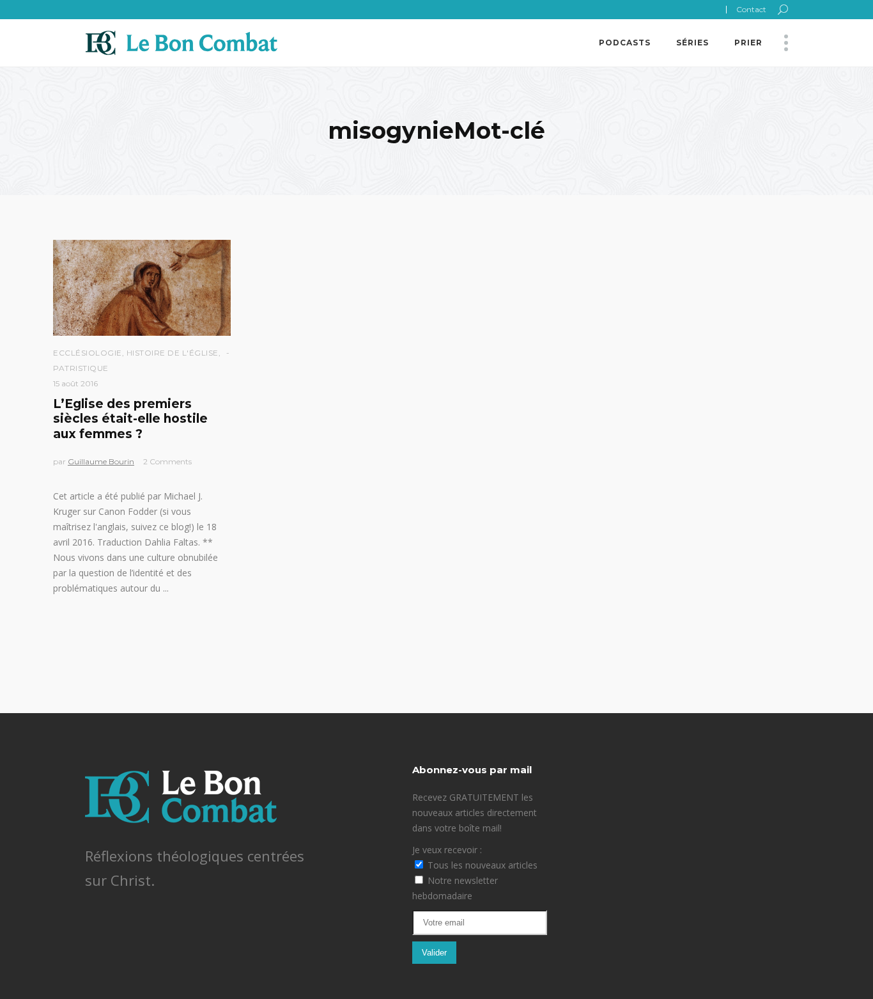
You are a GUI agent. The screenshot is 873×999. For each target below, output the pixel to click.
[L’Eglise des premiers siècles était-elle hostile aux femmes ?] (142, 288)
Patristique (81, 368)
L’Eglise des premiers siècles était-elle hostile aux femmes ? (130, 419)
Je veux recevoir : (447, 850)
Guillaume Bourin (101, 461)
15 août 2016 (75, 383)
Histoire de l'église (173, 353)
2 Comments (167, 461)
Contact (751, 9)
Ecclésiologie (87, 353)
